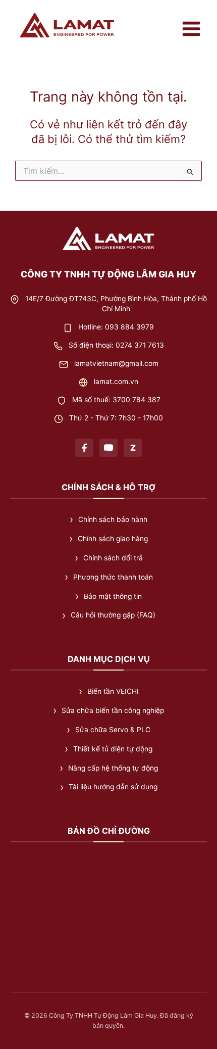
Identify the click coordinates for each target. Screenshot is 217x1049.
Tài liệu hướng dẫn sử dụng (113, 787)
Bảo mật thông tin (113, 596)
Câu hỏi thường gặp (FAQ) (113, 615)
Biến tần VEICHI (113, 691)
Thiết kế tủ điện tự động (112, 749)
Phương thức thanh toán (113, 577)
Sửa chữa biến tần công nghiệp (113, 710)
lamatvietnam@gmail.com (116, 363)
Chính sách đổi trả (113, 558)
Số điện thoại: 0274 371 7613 (116, 345)
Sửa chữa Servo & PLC (112, 730)
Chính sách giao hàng (113, 539)
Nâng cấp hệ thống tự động (113, 768)
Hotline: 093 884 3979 (116, 327)
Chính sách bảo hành (112, 519)
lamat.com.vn (116, 381)
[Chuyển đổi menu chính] (191, 28)
